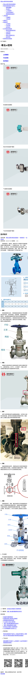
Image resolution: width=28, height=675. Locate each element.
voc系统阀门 (9, 10)
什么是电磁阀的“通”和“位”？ (10, 628)
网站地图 (3, 673)
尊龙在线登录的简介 (11, 30)
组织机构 (8, 37)
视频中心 (5, 20)
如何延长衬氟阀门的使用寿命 (14, 608)
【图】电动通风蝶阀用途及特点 (14, 611)
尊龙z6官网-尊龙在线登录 (7, 1)
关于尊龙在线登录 (7, 28)
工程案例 (8, 17)
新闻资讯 (5, 22)
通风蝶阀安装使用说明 (8, 620)
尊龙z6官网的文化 (10, 35)
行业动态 (8, 25)
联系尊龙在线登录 (7, 38)
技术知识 (8, 27)
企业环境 (8, 32)
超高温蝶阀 (8, 7)
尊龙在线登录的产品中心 (9, 5)
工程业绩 (5, 15)
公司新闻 (8, 23)
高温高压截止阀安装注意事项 (10, 618)
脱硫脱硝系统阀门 (10, 14)
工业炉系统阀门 (10, 12)
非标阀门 (8, 9)
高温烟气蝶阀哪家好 (8, 617)
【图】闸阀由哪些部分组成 (9, 625)
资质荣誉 (8, 33)
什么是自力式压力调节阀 (9, 621)
